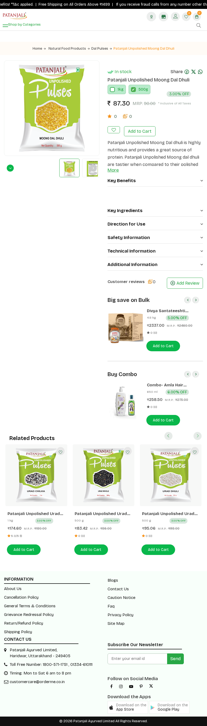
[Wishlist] (60, 451)
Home (37, 48)
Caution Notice (121, 597)
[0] (186, 17)
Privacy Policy (120, 614)
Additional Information (132, 264)
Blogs (113, 580)
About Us (13, 588)
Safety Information (129, 237)
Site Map (116, 623)
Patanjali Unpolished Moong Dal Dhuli (143, 48)
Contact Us (118, 589)
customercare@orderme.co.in (37, 681)
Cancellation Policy (21, 597)
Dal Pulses (99, 48)
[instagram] (121, 686)
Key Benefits (122, 180)
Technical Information (132, 251)
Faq (111, 606)
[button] (128, 707)
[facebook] (111, 686)
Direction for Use (126, 224)
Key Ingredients (125, 210)
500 (142, 89)
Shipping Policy (18, 631)
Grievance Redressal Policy (29, 614)
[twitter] (151, 686)
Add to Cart (139, 131)
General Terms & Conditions (30, 606)
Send (175, 658)
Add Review (188, 283)
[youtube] (131, 686)
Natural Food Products (67, 48)
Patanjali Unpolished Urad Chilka (34, 513)
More (113, 170)
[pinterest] (141, 686)
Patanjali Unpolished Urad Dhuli (168, 513)
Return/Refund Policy (23, 623)
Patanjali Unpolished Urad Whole (101, 513)
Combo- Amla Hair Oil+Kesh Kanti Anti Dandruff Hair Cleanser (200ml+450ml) (170, 385)
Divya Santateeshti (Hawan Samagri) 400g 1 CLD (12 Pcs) (171, 310)
